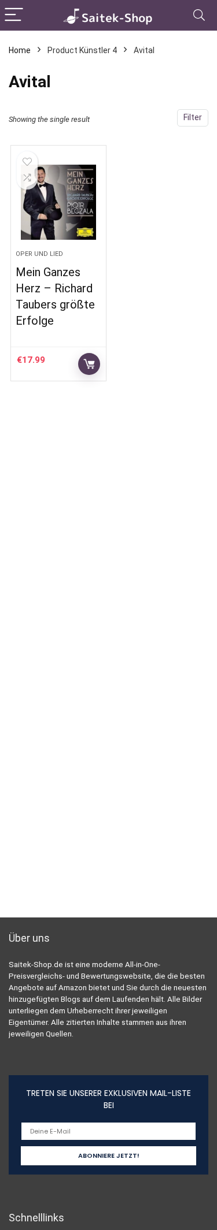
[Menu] (14, 15)
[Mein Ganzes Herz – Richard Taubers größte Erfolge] (58, 202)
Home (20, 50)
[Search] (199, 15)
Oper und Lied (39, 254)
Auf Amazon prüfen (89, 364)
